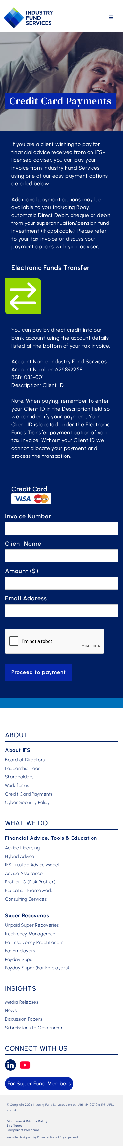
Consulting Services (26, 899)
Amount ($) (21, 571)
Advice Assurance (24, 873)
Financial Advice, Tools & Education (51, 838)
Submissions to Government (35, 1027)
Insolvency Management (31, 934)
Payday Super (19, 959)
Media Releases (21, 1002)
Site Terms (15, 1125)
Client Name (23, 543)
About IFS (17, 750)
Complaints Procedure (23, 1130)
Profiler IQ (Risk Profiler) (30, 882)
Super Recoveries (27, 915)
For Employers (20, 951)
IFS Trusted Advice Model (32, 865)
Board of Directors (25, 760)
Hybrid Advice (19, 856)
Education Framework (28, 890)
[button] (111, 18)
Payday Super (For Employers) (37, 968)
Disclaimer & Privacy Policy (27, 1121)
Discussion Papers (23, 1019)
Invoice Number (28, 516)
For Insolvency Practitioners (34, 942)
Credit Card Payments (29, 794)
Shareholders (19, 777)
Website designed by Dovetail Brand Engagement (42, 1137)
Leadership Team (23, 768)
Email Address (26, 598)
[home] (28, 17)
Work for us (17, 785)
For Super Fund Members (39, 1083)
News (11, 1010)
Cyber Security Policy (27, 802)
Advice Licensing (22, 848)
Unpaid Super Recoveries (32, 925)
